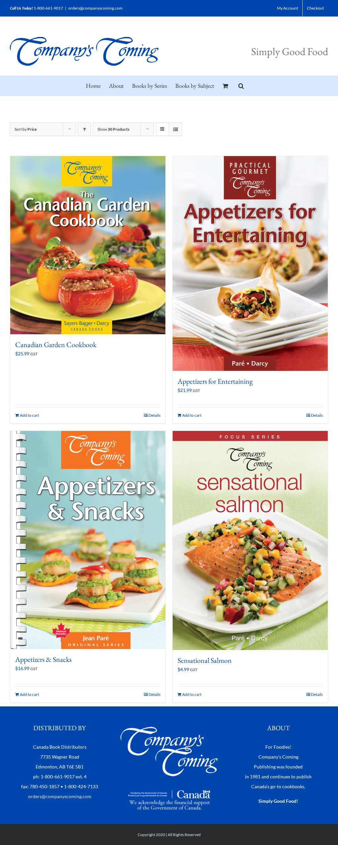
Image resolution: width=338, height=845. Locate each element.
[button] (241, 86)
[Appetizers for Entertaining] (250, 263)
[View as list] (175, 129)
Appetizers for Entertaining (215, 381)
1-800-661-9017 (48, 8)
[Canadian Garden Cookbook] (87, 245)
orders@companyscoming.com (95, 8)
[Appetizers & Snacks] (87, 540)
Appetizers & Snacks (43, 659)
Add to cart (29, 415)
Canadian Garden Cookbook (55, 344)
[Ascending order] (84, 129)
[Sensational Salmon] (250, 540)
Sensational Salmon (205, 660)
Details (154, 415)
